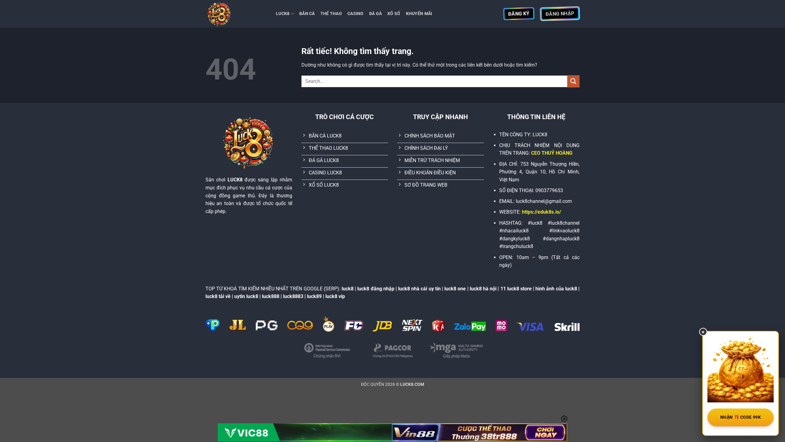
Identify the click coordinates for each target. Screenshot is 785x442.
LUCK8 (282, 13)
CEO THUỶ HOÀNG (551, 153)
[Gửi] (573, 81)
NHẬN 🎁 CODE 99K (740, 417)
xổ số (393, 13)
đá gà (375, 13)
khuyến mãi (419, 13)
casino (355, 13)
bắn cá (307, 13)
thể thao (331, 13)
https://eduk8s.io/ (541, 212)
